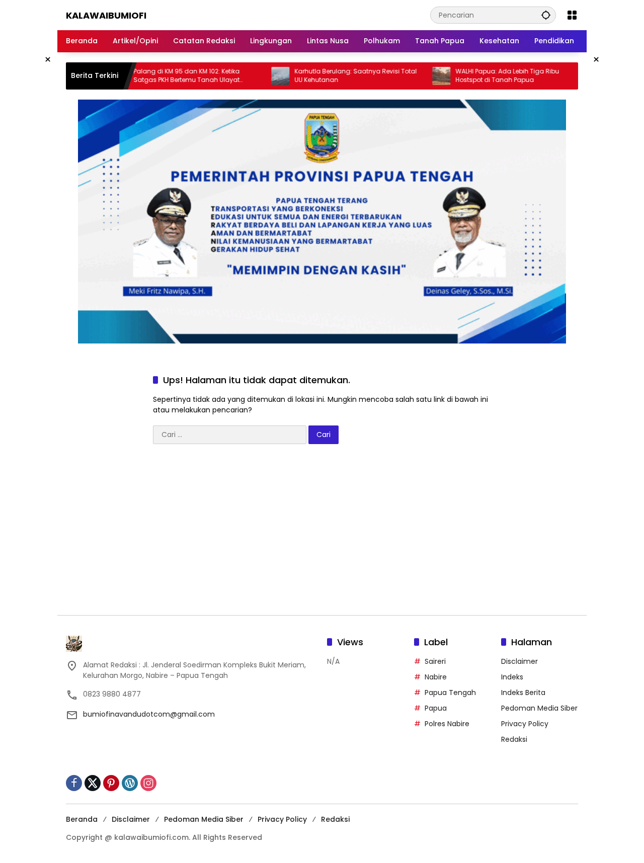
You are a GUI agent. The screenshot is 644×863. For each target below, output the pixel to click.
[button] (546, 15)
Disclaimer (519, 661)
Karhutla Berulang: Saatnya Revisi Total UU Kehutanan (337, 75)
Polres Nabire (447, 724)
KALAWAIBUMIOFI (106, 15)
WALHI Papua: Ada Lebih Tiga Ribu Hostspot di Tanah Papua (489, 75)
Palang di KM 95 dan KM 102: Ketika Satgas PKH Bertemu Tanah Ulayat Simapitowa (168, 75)
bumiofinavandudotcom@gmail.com (149, 714)
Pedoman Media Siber (539, 708)
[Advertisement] (322, 534)
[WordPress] (130, 783)
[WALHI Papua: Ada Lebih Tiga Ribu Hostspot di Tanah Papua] (423, 76)
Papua (436, 708)
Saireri (435, 661)
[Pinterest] (111, 783)
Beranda (82, 819)
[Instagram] (148, 783)
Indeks (512, 677)
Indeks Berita (523, 692)
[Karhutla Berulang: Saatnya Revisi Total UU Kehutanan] (262, 76)
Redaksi (514, 739)
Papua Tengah (450, 692)
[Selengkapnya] (191, 644)
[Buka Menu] (572, 15)
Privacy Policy (524, 724)
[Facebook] (74, 783)
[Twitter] (93, 783)
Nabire (436, 677)
